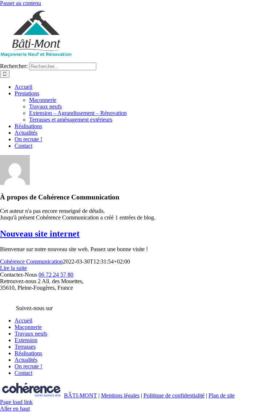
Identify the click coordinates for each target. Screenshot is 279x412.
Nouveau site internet (40, 233)
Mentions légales (120, 395)
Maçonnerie (28, 327)
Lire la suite (13, 268)
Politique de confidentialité (174, 395)
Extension (26, 340)
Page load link (16, 402)
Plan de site (222, 395)
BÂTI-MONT (80, 395)
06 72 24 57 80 (56, 275)
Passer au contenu (20, 3)
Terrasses (25, 347)
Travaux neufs (31, 333)
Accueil (23, 320)
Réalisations (28, 353)
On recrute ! (28, 366)
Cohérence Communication (31, 261)
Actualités (26, 360)
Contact (23, 373)
